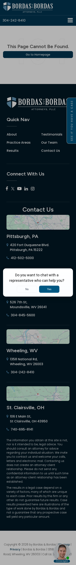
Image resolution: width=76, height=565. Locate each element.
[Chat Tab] (38, 282)
